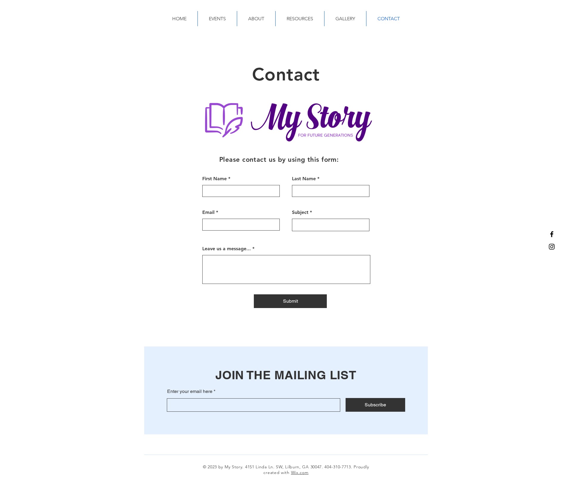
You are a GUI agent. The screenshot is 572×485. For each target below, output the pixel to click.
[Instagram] (552, 247)
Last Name (304, 178)
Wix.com (300, 472)
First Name (214, 178)
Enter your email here (189, 391)
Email (208, 212)
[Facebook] (552, 234)
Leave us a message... (226, 248)
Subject (300, 212)
